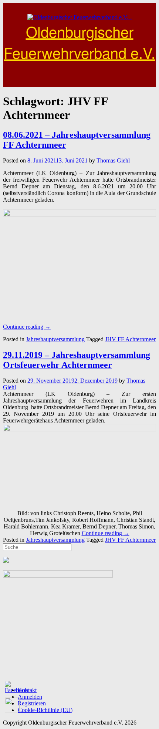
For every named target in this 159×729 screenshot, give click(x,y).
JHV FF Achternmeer (130, 339)
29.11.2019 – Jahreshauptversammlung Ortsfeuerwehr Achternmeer (76, 360)
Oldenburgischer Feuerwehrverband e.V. (79, 42)
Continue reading (27, 327)
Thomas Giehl (113, 160)
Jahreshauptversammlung (55, 339)
